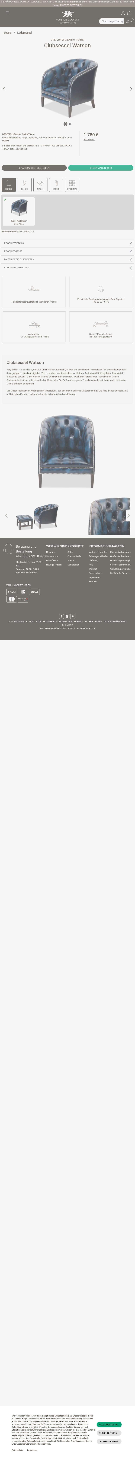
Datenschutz (17, 1450)
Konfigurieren (109, 1441)
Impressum (32, 1450)
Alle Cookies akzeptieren (110, 1424)
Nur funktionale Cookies (110, 1433)
